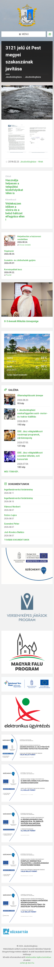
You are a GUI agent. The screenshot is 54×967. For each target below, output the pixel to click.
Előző (8, 176)
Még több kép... (11, 472)
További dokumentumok (16, 540)
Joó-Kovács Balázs (14, 532)
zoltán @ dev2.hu (27, 963)
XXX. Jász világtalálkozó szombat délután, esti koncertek (30, 456)
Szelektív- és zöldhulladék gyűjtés (20, 260)
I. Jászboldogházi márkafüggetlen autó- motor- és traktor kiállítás (32, 413)
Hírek (40, 161)
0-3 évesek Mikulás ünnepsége (21, 321)
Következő (10, 199)
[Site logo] (27, 25)
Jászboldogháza (14, 77)
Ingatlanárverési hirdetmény (18, 489)
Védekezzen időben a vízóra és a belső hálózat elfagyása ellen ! (15, 211)
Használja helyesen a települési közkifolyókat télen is (14, 187)
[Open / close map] (50, 34)
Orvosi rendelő (25, 245)
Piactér (8, 275)
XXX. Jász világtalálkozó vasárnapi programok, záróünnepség (30, 434)
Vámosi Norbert (12, 506)
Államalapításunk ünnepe (30, 395)
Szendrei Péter (11, 523)
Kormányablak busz (13, 269)
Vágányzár (9, 251)
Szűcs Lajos (10, 515)
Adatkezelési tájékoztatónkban (38, 957)
